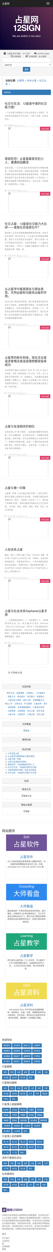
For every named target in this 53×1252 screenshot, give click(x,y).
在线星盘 (7, 1056)
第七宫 (14, 1147)
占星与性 (11, 714)
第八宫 (22, 1147)
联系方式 (27, 1045)
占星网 (5, 3)
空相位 (6, 1099)
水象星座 (17, 1125)
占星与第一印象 (15, 487)
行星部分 (30, 693)
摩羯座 (39, 1115)
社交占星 (31, 710)
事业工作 (9, 703)
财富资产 (17, 1056)
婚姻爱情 (27, 1056)
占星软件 (26, 856)
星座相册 (17, 1051)
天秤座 (14, 1115)
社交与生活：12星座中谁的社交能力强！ (26, 105)
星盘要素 (20, 693)
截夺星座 (43, 1120)
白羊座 (6, 1110)
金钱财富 (11, 707)
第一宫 (6, 1142)
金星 (25, 1072)
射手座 (31, 1115)
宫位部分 (31, 696)
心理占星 (31, 714)
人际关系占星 (14, 549)
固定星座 (23, 1120)
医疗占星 (27, 700)
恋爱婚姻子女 (38, 700)
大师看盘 (26, 724)
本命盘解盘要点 (24, 707)
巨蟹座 (31, 1110)
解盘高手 (27, 1061)
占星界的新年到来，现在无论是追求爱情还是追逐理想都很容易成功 (26, 360)
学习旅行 (7, 1061)
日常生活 (18, 703)
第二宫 (14, 1142)
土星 (46, 1072)
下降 (37, 1185)
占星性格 (11, 710)
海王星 (14, 1077)
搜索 (26, 69)
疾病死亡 (17, 1061)
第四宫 (31, 1142)
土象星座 (27, 1125)
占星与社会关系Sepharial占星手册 (26, 612)
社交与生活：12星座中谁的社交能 (22, 767)
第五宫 (39, 1142)
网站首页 (7, 1045)
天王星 (6, 1077)
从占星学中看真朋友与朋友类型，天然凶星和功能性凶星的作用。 (26, 292)
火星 (32, 1072)
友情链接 (6, 1246)
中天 (37, 1093)
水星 (18, 1072)
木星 (39, 1072)
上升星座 (17, 1131)
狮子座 (39, 1110)
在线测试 (27, 1051)
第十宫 (39, 1147)
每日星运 (37, 1051)
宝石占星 (40, 714)
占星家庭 (21, 710)
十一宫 (6, 1152)
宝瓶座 (6, 1120)
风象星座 (37, 1125)
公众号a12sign (43, 53)
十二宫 (14, 1152)
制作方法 (10, 693)
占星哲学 (21, 714)
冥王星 (22, 1077)
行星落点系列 (38, 707)
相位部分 (21, 696)
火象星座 (7, 1125)
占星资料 (26, 1004)
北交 (44, 1185)
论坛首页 (17, 1045)
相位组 (44, 1093)
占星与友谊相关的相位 (20, 426)
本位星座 (33, 1120)
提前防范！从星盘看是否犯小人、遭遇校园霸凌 (24, 160)
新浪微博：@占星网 (37, 56)
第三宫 (22, 1142)
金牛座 (14, 1110)
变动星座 (7, 1131)
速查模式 (7, 1051)
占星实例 (37, 703)
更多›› (31, 1077)
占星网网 (21, 1215)
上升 (30, 1093)
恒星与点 (11, 696)
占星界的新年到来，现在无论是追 (22, 769)
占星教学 (26, 955)
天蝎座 (22, 1115)
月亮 (12, 1072)
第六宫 (6, 1147)
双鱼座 (14, 1120)
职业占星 (40, 710)
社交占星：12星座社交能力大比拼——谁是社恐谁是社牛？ (26, 225)
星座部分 (40, 696)
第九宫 (31, 1147)
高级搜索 (17, 56)
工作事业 (37, 1056)
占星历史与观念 (14, 700)
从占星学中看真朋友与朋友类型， (22, 756)
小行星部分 (40, 693)
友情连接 (37, 1061)
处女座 (6, 1115)
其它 (45, 703)
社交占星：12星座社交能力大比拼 (22, 772)
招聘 (4, 1249)
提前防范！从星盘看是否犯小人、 (22, 764)
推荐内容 (7, 92)
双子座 (22, 1110)
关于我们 (6, 1238)
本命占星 (32, 80)
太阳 (5, 1072)
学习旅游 (28, 703)
